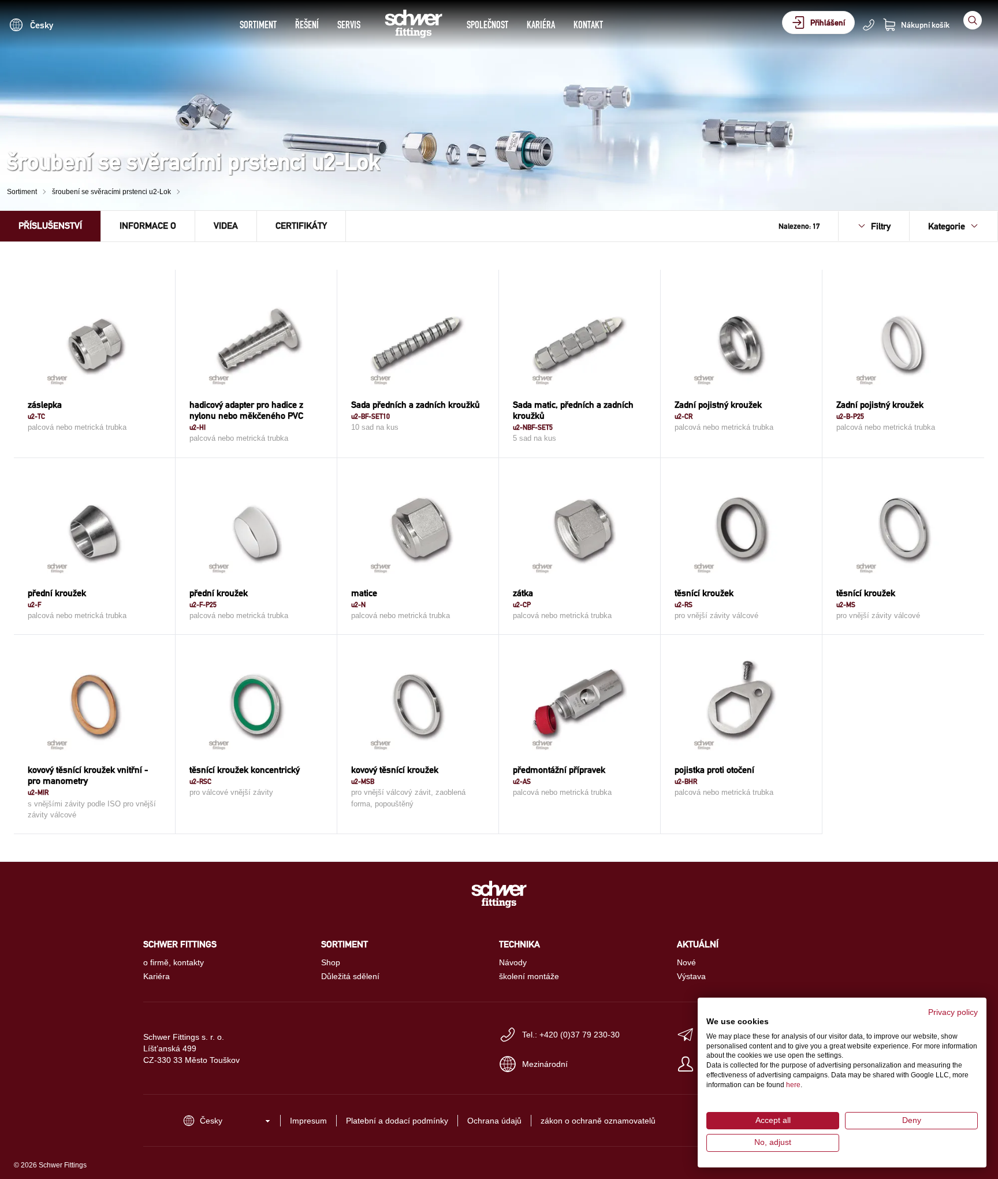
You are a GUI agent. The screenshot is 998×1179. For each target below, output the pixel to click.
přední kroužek (57, 592)
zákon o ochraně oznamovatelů (598, 1120)
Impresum (308, 1120)
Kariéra (541, 24)
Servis (348, 24)
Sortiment (258, 24)
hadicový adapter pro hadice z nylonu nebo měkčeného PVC (246, 410)
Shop (330, 962)
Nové (686, 962)
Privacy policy (953, 1012)
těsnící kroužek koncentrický (244, 769)
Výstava (691, 976)
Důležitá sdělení (350, 976)
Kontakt (588, 24)
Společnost (487, 24)
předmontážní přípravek (559, 769)
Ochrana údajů (494, 1120)
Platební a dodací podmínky (397, 1120)
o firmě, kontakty (173, 962)
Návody (513, 962)
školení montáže (529, 976)
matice (364, 592)
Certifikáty (301, 225)
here (793, 1085)
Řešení (307, 24)
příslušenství (50, 225)
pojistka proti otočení (714, 769)
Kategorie (946, 226)
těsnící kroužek (704, 592)
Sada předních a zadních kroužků (415, 404)
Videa (226, 225)
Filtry (881, 226)
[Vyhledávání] (972, 20)
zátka (523, 592)
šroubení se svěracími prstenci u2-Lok (111, 192)
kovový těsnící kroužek (394, 769)
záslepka (45, 404)
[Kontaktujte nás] (868, 25)
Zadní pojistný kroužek (718, 404)
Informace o (148, 225)
